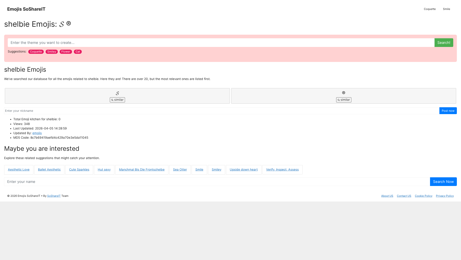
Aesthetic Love (19, 169)
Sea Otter (180, 169)
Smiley (216, 169)
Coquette (430, 9)
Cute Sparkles (79, 169)
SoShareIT (54, 196)
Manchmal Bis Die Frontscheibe (142, 169)
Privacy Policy (445, 196)
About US (387, 196)
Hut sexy (104, 169)
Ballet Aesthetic (49, 169)
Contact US (404, 196)
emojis (37, 133)
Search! (443, 42)
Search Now (443, 181)
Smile (446, 9)
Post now (448, 110)
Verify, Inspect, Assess (282, 169)
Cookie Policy (423, 196)
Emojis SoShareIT (26, 9)
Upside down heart (244, 169)
